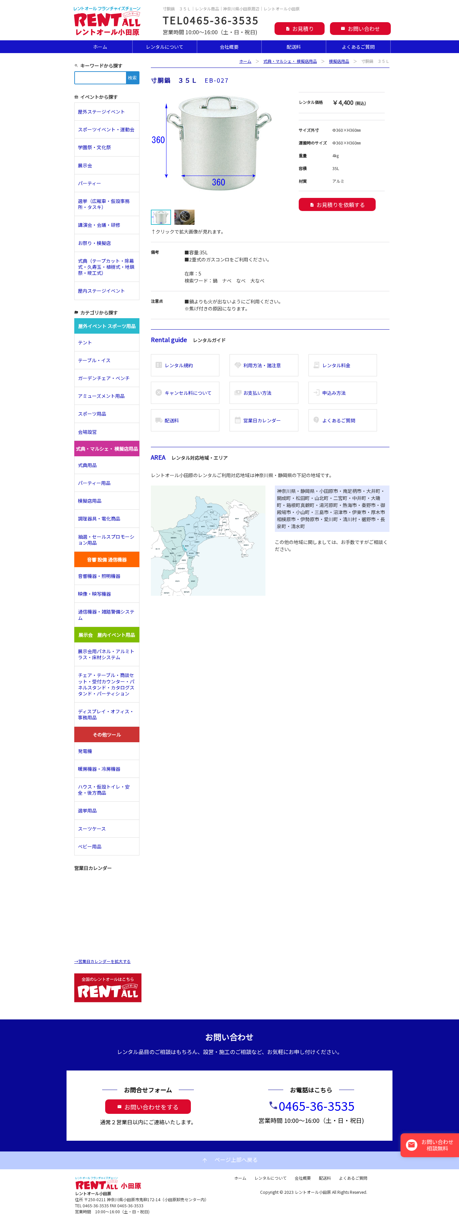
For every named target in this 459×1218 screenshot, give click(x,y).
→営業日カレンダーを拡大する (102, 961)
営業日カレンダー (257, 420)
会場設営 (87, 431)
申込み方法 (329, 392)
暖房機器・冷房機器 (99, 768)
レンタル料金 (331, 365)
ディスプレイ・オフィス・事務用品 (106, 714)
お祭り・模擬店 (94, 243)
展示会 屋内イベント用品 (107, 634)
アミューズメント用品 (101, 395)
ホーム (100, 46)
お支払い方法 (253, 392)
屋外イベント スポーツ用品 (107, 326)
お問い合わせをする (148, 1106)
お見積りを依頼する (337, 205)
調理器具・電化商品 (99, 518)
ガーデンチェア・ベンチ (104, 378)
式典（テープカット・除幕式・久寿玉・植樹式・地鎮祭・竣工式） (106, 266)
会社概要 (229, 46)
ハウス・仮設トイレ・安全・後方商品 (104, 789)
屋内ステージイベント (101, 290)
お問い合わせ (360, 29)
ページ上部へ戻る (229, 1160)
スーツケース (92, 828)
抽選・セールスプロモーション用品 (106, 539)
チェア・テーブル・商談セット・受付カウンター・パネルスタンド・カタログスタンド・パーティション (106, 684)
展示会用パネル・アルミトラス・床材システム (106, 654)
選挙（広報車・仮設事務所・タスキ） (104, 204)
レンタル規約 (174, 365)
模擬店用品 (339, 61)
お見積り (299, 29)
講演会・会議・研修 (99, 224)
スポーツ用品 (92, 413)
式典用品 (87, 465)
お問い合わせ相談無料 (431, 1145)
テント (85, 342)
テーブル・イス (94, 360)
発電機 (85, 751)
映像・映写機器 (94, 593)
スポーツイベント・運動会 (106, 129)
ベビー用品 (89, 846)
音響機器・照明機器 (99, 576)
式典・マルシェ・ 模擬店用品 (290, 61)
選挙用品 (87, 810)
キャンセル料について (183, 392)
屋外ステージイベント (101, 111)
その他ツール (107, 734)
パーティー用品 (94, 482)
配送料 (294, 46)
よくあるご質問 (358, 46)
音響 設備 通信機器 (107, 559)
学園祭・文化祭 (94, 147)
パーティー (92, 183)
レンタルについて (164, 46)
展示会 (85, 165)
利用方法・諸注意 (257, 365)
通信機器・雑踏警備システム (106, 614)
